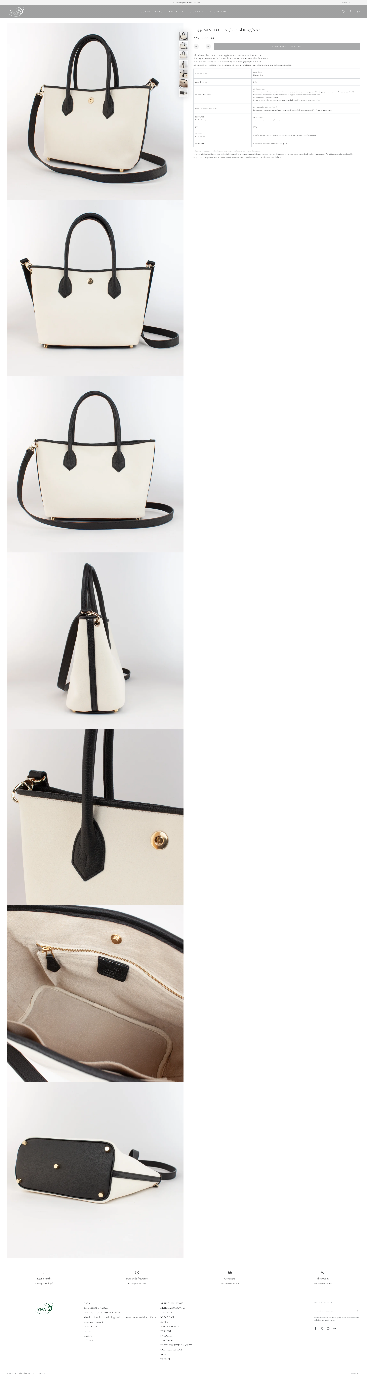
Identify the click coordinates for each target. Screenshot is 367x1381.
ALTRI (163, 1354)
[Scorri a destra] (357, 2)
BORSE (164, 1321)
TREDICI (165, 1359)
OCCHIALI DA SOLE (171, 1349)
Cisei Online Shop (20, 1373)
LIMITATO (166, 1312)
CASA (87, 1303)
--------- (87, 1331)
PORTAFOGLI (167, 1340)
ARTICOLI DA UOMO (172, 1303)
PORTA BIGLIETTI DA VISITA (176, 1345)
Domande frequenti (93, 1321)
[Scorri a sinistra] (9, 2)
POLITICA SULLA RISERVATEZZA (102, 1312)
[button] (343, 11)
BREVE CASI (167, 1317)
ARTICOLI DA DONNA (172, 1307)
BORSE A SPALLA (169, 1326)
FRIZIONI (165, 1331)
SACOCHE (166, 1335)
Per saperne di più (44, 1283)
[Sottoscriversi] (358, 1311)
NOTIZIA (89, 1340)
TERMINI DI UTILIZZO (96, 1307)
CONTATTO (90, 1326)
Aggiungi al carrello (286, 46)
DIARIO (88, 1335)
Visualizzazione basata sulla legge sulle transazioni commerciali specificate (120, 1317)
